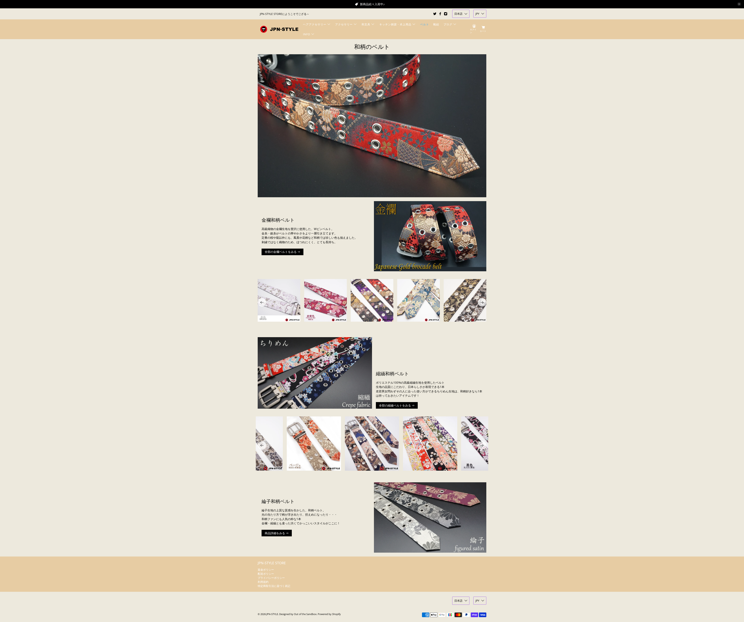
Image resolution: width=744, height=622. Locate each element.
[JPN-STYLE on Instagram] (445, 14)
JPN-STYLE (272, 614)
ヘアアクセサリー (314, 24)
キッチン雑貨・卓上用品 (395, 24)
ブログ (447, 24)
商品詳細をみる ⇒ (277, 533)
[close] (739, 4)
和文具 (366, 24)
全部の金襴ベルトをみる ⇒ (282, 252)
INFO (306, 34)
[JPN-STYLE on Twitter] (435, 14)
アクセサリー (344, 24)
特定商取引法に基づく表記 (274, 586)
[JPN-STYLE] (279, 29)
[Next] (482, 302)
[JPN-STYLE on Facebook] (440, 14)
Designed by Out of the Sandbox (298, 614)
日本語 (458, 14)
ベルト (424, 24)
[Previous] (262, 302)
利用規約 (263, 582)
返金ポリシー (266, 569)
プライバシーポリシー (271, 578)
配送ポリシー (266, 573)
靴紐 (436, 24)
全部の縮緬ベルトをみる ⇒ (397, 405)
